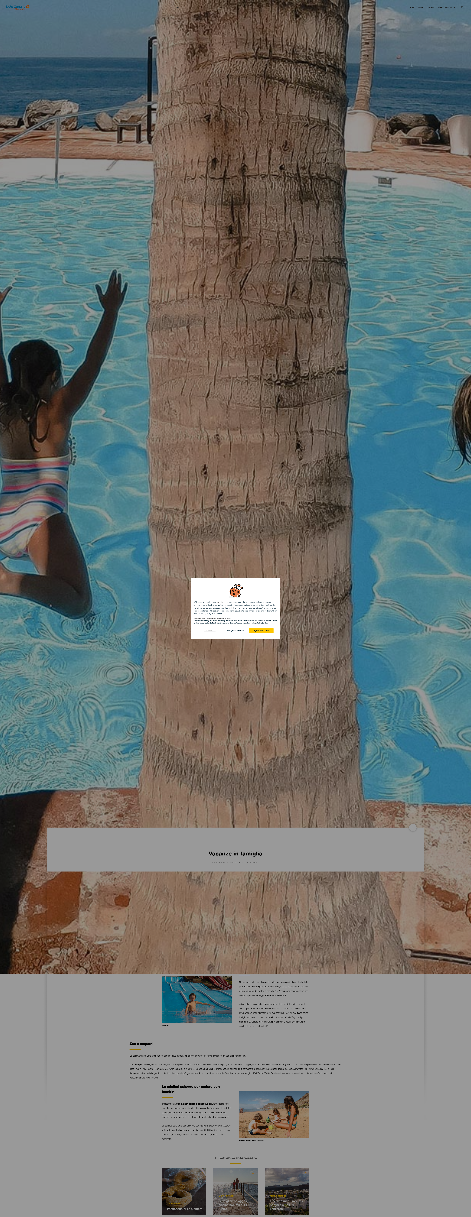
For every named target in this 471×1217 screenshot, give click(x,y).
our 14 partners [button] (223, 602)
